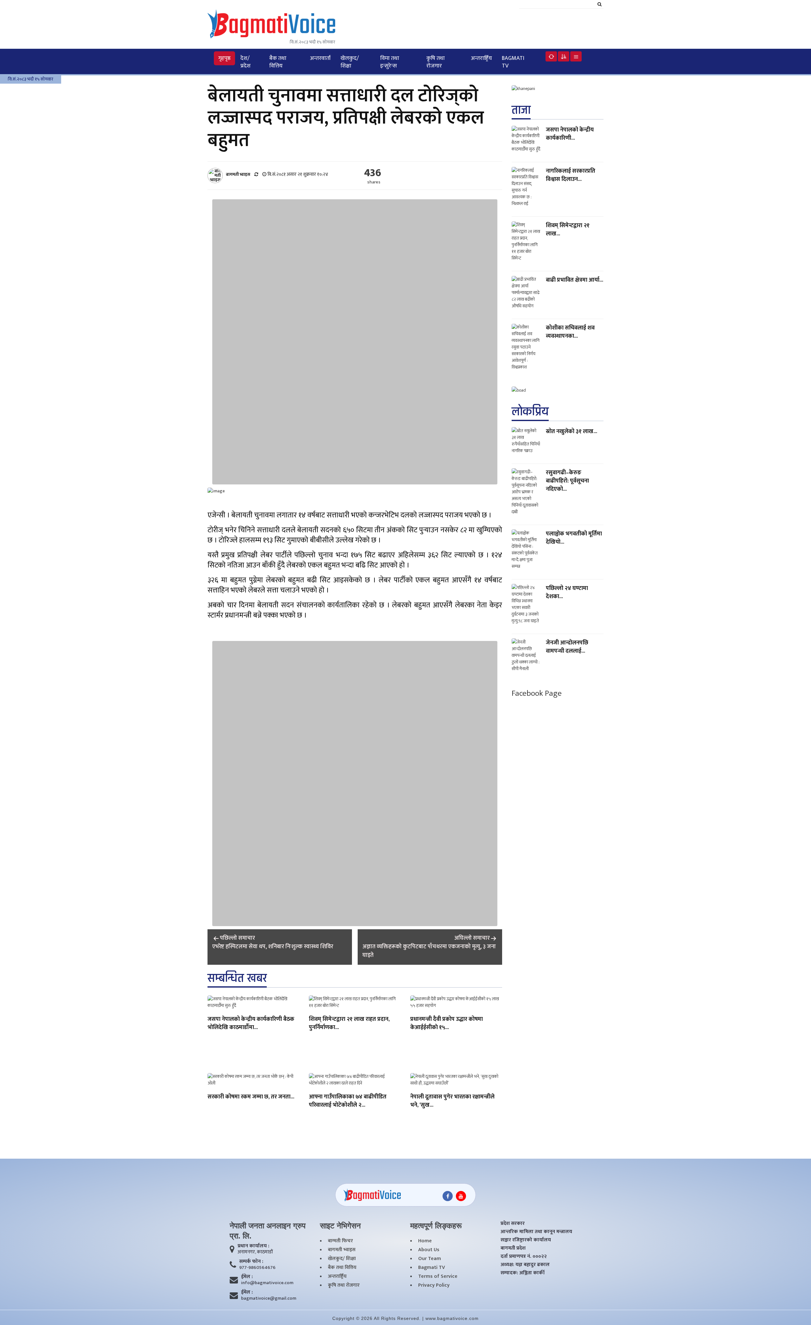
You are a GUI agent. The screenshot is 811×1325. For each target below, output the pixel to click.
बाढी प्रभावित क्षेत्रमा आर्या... (574, 280)
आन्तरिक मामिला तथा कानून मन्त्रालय (536, 1231)
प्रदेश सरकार (513, 1223)
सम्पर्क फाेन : (251, 1261)
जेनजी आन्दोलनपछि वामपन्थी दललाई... (567, 647)
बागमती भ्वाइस (341, 1250)
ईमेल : (247, 1276)
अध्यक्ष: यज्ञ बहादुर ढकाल (525, 1264)
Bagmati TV (513, 62)
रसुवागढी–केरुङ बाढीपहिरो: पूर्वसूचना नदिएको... (567, 481)
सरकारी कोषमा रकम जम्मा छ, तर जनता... (251, 1097)
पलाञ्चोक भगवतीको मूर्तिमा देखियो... (574, 538)
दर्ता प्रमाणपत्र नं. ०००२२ (524, 1256)
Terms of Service (437, 1276)
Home (425, 1241)
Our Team (429, 1259)
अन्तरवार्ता (320, 58)
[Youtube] (461, 1196)
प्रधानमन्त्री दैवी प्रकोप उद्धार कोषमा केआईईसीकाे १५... (446, 1023)
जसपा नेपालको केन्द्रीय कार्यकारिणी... (570, 134)
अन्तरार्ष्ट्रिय (481, 58)
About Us (428, 1250)
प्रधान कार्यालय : (253, 1246)
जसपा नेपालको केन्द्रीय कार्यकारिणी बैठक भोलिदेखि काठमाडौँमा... (251, 1023)
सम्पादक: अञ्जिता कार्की (523, 1273)
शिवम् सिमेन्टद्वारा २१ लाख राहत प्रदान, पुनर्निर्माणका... (349, 1023)
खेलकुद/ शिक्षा (350, 62)
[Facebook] (447, 1196)
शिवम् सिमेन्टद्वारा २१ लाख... (568, 230)
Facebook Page (537, 693)
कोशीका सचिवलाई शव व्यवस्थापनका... (570, 332)
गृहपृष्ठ (224, 58)
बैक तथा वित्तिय (277, 62)
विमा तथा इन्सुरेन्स (389, 62)
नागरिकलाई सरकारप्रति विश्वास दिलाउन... (570, 175)
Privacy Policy (434, 1285)
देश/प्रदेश (245, 62)
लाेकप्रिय (530, 411)
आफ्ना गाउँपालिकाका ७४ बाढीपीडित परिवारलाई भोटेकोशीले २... (347, 1101)
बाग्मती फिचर (340, 1241)
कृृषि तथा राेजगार (435, 62)
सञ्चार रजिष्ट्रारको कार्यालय (526, 1240)
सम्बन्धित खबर (237, 978)
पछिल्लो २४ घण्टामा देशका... (567, 592)
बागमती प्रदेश (513, 1248)
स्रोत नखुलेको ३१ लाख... (571, 431)
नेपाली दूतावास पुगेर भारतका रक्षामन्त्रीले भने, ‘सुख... (452, 1101)
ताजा (521, 110)
